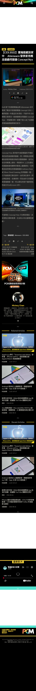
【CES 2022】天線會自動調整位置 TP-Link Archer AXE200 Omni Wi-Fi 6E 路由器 (9, 250)
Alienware (18, 235)
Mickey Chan (12, 89)
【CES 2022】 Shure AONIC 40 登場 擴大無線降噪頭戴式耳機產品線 (26, 250)
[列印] (26, 93)
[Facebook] (9, 93)
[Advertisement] (18, 25)
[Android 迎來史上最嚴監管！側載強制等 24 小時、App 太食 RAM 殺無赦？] (18, 374)
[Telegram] (18, 93)
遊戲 (4, 49)
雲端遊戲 (11, 235)
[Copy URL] (22, 93)
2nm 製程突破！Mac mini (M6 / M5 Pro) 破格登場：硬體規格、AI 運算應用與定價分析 (18, 409)
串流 (3, 403)
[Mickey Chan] (18, 297)
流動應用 (4, 506)
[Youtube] (18, 320)
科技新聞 (11, 49)
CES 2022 (25, 235)
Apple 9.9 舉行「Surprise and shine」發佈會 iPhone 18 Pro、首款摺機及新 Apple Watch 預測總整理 (17, 357)
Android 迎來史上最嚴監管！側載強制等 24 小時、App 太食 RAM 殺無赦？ (17, 388)
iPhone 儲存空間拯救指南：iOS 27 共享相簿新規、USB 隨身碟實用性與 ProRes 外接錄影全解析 (18, 502)
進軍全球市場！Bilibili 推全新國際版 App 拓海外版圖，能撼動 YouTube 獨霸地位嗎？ (17, 399)
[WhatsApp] (14, 93)
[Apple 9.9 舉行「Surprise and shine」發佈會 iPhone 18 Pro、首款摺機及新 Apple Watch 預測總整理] (18, 343)
